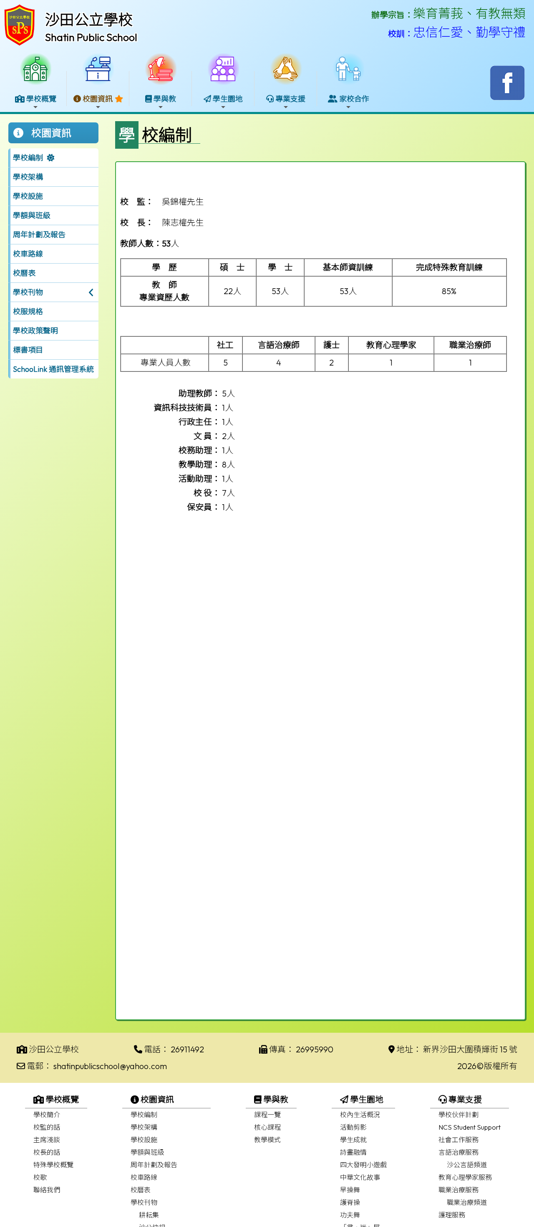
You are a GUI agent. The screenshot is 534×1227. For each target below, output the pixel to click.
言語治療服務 (458, 1152)
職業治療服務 (458, 1190)
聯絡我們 (46, 1190)
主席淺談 (46, 1140)
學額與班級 (31, 215)
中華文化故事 (360, 1177)
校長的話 (46, 1152)
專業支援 (464, 1099)
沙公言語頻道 (467, 1165)
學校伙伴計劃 (458, 1114)
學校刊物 (144, 1202)
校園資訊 (156, 1099)
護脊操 (350, 1202)
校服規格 (28, 311)
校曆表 (24, 273)
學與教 (275, 1099)
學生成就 (353, 1140)
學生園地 (365, 1099)
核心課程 (267, 1127)
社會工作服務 (458, 1140)
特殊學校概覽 (53, 1165)
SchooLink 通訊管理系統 (53, 369)
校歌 (40, 1177)
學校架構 (28, 177)
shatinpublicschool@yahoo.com (110, 1066)
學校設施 (28, 196)
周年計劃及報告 (39, 234)
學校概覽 (61, 1099)
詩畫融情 (353, 1152)
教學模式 (267, 1140)
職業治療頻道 (467, 1202)
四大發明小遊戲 (363, 1165)
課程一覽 (267, 1114)
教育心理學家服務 (465, 1177)
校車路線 (28, 254)
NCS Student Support (469, 1127)
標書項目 (28, 350)
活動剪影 (353, 1127)
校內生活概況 (360, 1114)
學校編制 (28, 158)
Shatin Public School (91, 37)
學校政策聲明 (35, 330)
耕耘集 (149, 1215)
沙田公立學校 (89, 19)
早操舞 (350, 1190)
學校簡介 (46, 1114)
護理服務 (451, 1215)
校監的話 (46, 1127)
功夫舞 (350, 1215)
